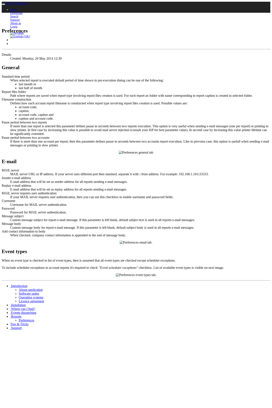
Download (16, 13)
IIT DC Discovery (17, 3)
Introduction (18, 286)
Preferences (26, 320)
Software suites (29, 293)
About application (31, 290)
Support (15, 19)
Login (13, 26)
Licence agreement (31, 301)
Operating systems (31, 297)
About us (15, 23)
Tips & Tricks (19, 324)
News (13, 9)
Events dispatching (23, 312)
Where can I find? (22, 309)
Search (14, 16)
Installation (18, 305)
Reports (15, 316)
